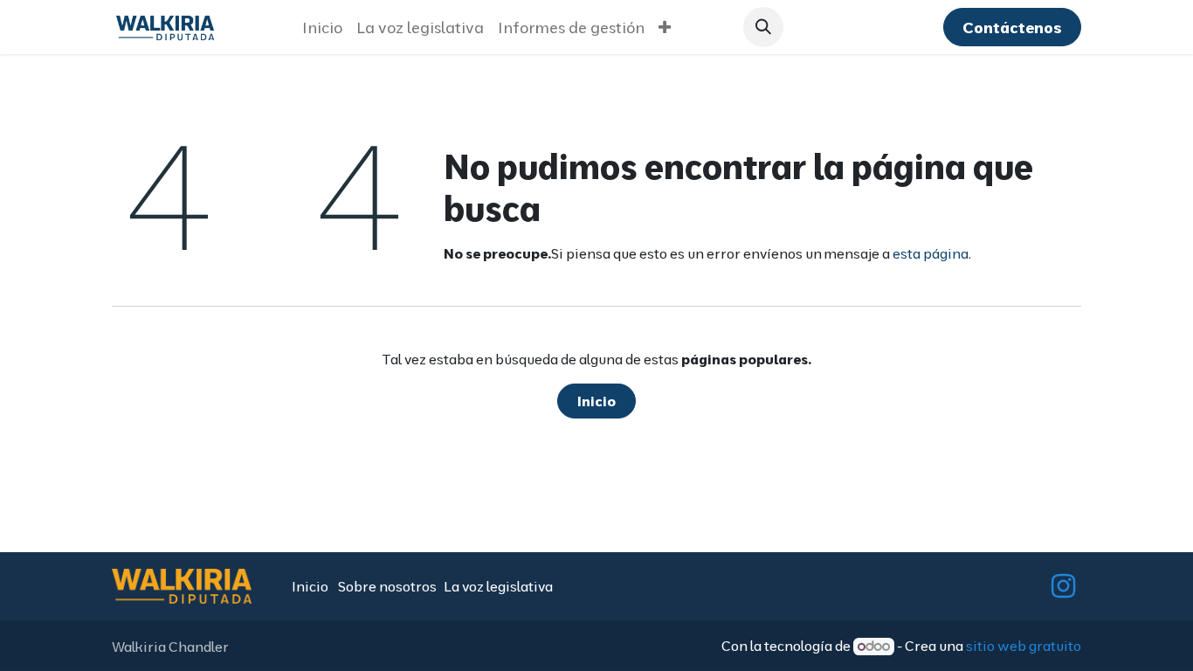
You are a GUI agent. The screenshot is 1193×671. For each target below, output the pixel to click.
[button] (763, 27)
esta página (931, 253)
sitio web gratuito (1023, 645)
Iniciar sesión (866, 27)
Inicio (596, 401)
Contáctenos (1011, 27)
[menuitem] (322, 27)
